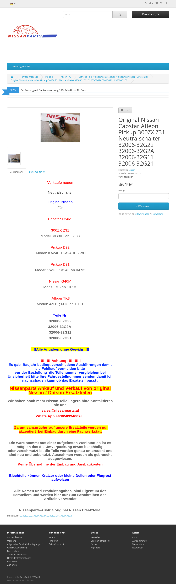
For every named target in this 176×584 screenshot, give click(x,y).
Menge (121, 190)
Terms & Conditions (17, 554)
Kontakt (52, 537)
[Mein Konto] (151, 3)
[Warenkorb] (161, 3)
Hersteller (95, 537)
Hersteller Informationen (19, 558)
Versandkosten (14, 537)
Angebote (95, 547)
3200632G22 (26, 515)
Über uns (11, 540)
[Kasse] (166, 3)
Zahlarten (12, 564)
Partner (94, 544)
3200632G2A (40, 515)
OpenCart (24, 577)
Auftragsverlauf (139, 540)
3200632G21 (66, 515)
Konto (135, 537)
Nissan (132, 170)
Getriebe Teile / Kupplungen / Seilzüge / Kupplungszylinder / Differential (113, 76)
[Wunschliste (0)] (157, 3)
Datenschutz (13, 551)
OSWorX (36, 577)
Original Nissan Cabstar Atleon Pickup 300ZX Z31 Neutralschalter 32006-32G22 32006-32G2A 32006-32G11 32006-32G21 (70, 80)
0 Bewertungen (142, 213)
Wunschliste (138, 544)
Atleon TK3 (66, 76)
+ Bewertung (157, 213)
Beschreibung (16, 171)
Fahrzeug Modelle (21, 66)
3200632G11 (53, 515)
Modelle (49, 76)
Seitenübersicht (56, 544)
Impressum (12, 561)
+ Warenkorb (143, 206)
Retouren (53, 540)
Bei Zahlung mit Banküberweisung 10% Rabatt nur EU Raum (53, 90)
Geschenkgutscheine (101, 540)
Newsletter (137, 547)
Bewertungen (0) (37, 171)
